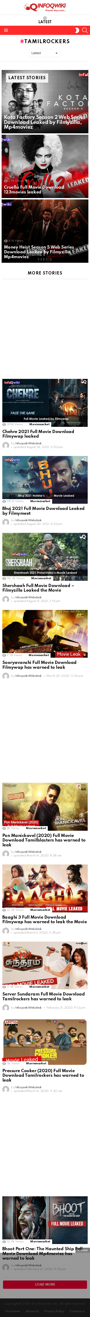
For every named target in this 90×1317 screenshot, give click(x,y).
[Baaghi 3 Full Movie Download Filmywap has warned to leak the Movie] (45, 888)
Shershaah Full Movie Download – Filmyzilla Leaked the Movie (38, 588)
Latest (45, 22)
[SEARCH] (85, 30)
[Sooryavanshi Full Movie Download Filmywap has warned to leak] (45, 634)
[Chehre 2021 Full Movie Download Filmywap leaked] (45, 403)
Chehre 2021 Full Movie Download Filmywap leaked (38, 434)
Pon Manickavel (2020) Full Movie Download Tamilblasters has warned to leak (44, 840)
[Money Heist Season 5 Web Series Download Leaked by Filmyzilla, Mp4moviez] (45, 231)
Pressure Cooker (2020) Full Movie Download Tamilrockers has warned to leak (43, 1075)
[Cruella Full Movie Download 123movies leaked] (45, 166)
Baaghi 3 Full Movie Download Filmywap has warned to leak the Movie (44, 919)
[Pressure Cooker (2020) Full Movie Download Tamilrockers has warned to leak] (45, 1042)
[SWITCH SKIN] (77, 30)
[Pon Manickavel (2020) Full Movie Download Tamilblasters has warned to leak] (45, 806)
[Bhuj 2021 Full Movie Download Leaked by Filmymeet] (45, 480)
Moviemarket (39, 424)
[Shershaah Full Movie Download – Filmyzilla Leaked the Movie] (45, 557)
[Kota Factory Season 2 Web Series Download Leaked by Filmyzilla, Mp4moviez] (45, 101)
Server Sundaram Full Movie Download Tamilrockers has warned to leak (43, 996)
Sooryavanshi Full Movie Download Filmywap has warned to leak (39, 665)
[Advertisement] (45, 327)
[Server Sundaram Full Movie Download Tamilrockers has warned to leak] (45, 965)
